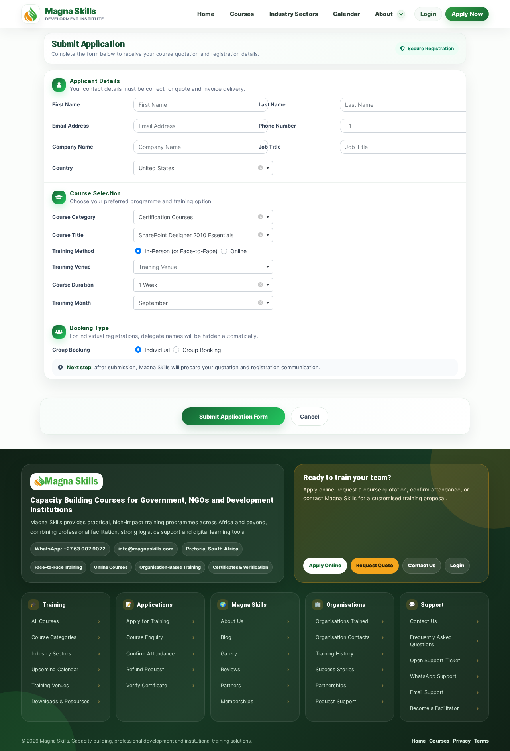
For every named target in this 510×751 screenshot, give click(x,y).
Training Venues (50, 685)
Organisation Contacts (343, 637)
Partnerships (331, 685)
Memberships (237, 701)
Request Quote (374, 565)
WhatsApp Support (433, 676)
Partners (231, 685)
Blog (226, 637)
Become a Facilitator (434, 708)
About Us (232, 621)
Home (206, 14)
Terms (481, 741)
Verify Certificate (146, 685)
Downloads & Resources (60, 701)
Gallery (229, 654)
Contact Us (421, 565)
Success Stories (335, 669)
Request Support (336, 701)
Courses (242, 14)
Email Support (427, 692)
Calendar (346, 14)
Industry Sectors (293, 14)
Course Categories (53, 637)
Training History (334, 654)
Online (238, 251)
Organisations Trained (342, 621)
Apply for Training (147, 621)
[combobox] (203, 168)
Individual (157, 349)
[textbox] (203, 266)
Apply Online (325, 565)
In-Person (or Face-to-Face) (181, 251)
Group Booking (201, 349)
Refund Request (145, 669)
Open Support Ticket (435, 660)
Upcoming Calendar (54, 669)
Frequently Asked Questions (431, 640)
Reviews (230, 669)
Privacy (462, 741)
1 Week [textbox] (201, 284)
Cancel (309, 416)
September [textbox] (201, 302)
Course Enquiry (144, 637)
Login (428, 14)
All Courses (45, 621)
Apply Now (467, 14)
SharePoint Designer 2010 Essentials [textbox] (201, 234)
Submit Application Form (233, 416)
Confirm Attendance (150, 654)
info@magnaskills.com (145, 549)
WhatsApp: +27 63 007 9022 (70, 549)
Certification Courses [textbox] (201, 216)
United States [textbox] (201, 167)
